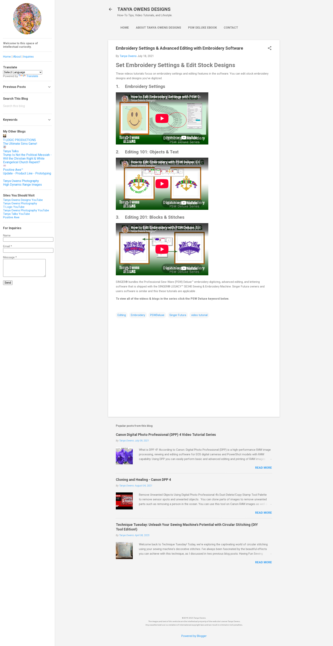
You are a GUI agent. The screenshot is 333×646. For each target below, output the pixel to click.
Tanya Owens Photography (21, 181)
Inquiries (28, 56)
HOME (124, 27)
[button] (269, 48)
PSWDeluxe (157, 315)
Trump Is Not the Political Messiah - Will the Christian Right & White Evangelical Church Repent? (27, 158)
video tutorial (199, 315)
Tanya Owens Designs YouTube (23, 200)
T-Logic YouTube (13, 207)
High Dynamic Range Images (22, 184)
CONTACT (231, 27)
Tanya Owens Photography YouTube (26, 210)
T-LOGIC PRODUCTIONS (19, 140)
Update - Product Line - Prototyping (27, 173)
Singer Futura (177, 315)
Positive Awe (11, 217)
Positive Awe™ (13, 170)
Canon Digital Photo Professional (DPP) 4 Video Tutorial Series (166, 435)
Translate (32, 76)
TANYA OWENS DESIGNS (144, 9)
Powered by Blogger (194, 636)
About (17, 56)
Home (7, 56)
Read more (263, 467)
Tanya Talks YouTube (16, 214)
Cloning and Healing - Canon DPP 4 (143, 480)
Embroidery (138, 315)
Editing (122, 315)
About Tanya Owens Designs (158, 27)
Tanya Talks (11, 151)
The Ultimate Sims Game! (20, 143)
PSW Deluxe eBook (202, 27)
